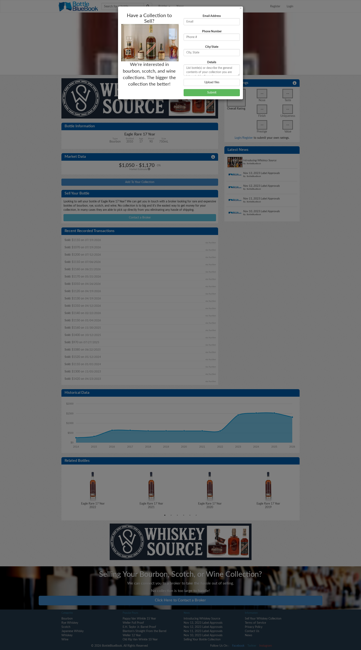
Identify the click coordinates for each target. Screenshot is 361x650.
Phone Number (212, 31)
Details (211, 62)
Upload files (211, 82)
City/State (211, 46)
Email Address (212, 16)
